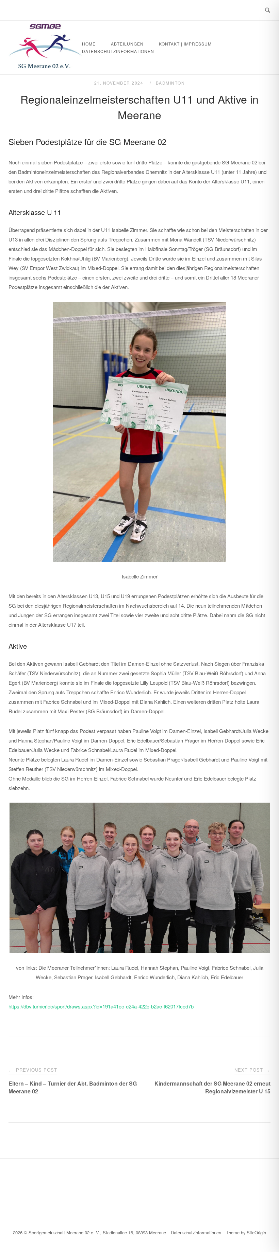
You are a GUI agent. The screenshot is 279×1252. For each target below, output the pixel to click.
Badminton (170, 83)
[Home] (45, 66)
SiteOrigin (256, 1232)
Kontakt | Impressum (185, 44)
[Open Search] (267, 10)
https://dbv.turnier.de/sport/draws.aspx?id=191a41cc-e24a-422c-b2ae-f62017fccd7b (101, 1006)
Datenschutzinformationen (118, 51)
